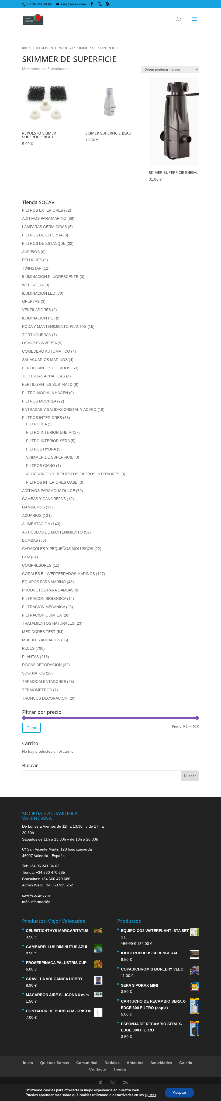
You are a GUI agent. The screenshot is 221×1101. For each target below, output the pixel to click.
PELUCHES (32, 260)
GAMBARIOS (33, 507)
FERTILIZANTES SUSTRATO (47, 384)
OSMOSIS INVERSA (39, 343)
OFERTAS (31, 301)
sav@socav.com (36, 895)
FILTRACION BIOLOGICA (44, 598)
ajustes (150, 1095)
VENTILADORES (36, 310)
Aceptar (179, 1092)
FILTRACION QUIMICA (41, 615)
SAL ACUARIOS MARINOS (45, 359)
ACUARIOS (32, 515)
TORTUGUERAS (36, 335)
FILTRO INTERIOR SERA (48, 441)
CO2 (26, 557)
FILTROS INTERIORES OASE (51, 482)
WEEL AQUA (32, 285)
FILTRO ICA (36, 424)
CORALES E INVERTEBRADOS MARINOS (58, 574)
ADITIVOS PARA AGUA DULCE (48, 490)
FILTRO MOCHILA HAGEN (45, 393)
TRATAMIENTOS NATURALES (48, 623)
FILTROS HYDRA (41, 449)
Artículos (135, 1063)
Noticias (112, 1063)
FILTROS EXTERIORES (42, 210)
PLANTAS (30, 657)
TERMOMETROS (37, 690)
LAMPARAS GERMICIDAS (44, 227)
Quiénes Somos (54, 1063)
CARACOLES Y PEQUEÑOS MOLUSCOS (57, 548)
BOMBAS (30, 540)
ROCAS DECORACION (42, 665)
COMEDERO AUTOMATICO (46, 351)
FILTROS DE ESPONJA (42, 235)
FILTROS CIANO (40, 465)
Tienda (119, 1069)
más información (36, 902)
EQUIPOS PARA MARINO (44, 582)
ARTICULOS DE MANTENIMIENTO (52, 532)
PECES (28, 648)
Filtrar (31, 727)
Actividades (161, 1063)
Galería (185, 1063)
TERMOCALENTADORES (44, 681)
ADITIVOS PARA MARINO (44, 218)
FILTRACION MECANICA (43, 607)
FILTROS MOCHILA (39, 401)
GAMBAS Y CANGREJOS (44, 499)
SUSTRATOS (33, 673)
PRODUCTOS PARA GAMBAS (48, 590)
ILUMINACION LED (38, 293)
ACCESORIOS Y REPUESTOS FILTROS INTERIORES (72, 474)
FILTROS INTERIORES (52, 48)
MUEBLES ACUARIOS (41, 640)
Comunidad (87, 1063)
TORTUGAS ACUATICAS (43, 376)
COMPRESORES (36, 565)
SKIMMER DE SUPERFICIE (49, 457)
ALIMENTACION (36, 524)
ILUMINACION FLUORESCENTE (50, 276)
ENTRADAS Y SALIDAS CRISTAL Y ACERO (59, 409)
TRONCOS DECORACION (44, 698)
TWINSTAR (32, 268)
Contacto (97, 1069)
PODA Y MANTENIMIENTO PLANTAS (54, 326)
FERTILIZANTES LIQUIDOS (46, 368)
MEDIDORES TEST (39, 631)
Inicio (26, 48)
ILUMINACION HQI (38, 318)
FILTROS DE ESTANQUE (43, 243)
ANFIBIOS (31, 252)
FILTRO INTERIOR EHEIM (49, 432)
